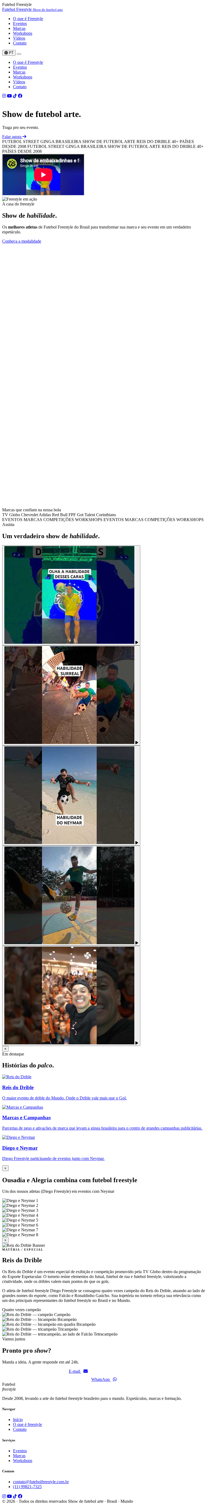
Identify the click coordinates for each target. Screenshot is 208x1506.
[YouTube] (9, 96)
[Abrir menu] (19, 54)
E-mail (75, 1371)
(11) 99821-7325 (27, 1486)
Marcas (19, 28)
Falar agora (12, 136)
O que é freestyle (27, 1424)
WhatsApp (101, 1379)
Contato (20, 43)
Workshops (22, 33)
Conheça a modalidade (21, 241)
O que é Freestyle (28, 18)
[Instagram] (4, 96)
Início (18, 1419)
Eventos (20, 23)
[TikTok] (15, 96)
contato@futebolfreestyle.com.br (41, 1481)
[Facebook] (20, 96)
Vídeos (19, 38)
